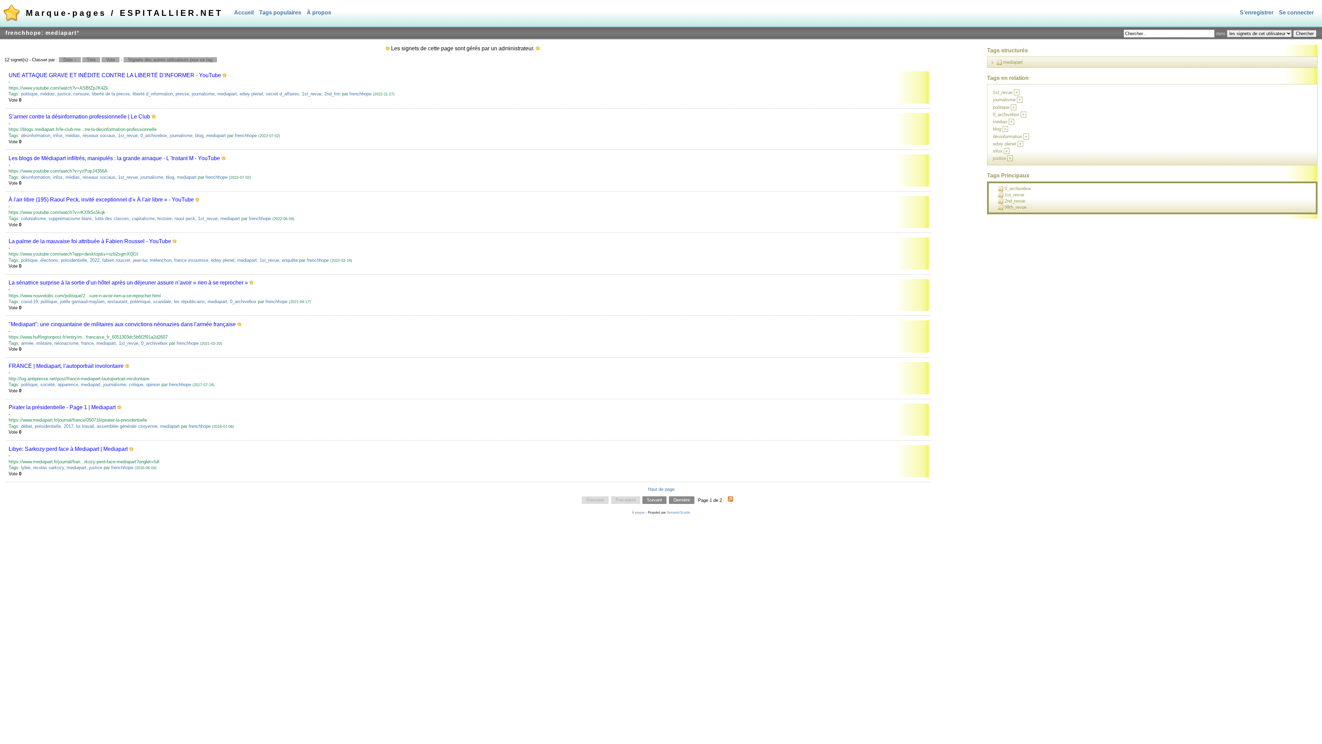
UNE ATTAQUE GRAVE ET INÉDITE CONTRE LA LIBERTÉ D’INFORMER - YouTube (115, 75)
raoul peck (185, 218)
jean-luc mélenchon (152, 260)
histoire (164, 218)
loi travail (85, 426)
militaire (44, 343)
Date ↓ (69, 59)
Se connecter (1296, 13)
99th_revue (1016, 207)
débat (26, 426)
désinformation (35, 135)
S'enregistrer (1256, 13)
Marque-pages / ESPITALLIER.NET (124, 13)
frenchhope (360, 93)
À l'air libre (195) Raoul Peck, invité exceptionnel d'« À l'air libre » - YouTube (101, 200)
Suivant (654, 500)
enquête (290, 260)
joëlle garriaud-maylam (82, 301)
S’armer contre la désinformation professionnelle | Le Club (79, 117)
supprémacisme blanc (70, 218)
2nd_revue (1015, 201)
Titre (91, 59)
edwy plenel (251, 93)
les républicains (189, 301)
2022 (94, 260)
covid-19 (29, 301)
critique (136, 384)
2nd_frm (332, 93)
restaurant (117, 301)
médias (47, 93)
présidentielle (74, 260)
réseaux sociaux (99, 135)
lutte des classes (112, 218)
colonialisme (33, 218)
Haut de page (661, 489)
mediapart (227, 93)
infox (58, 135)
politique (29, 93)
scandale (162, 301)
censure (81, 93)
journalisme (203, 93)
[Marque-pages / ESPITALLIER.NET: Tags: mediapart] (730, 500)
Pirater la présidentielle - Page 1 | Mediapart (62, 407)
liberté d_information (153, 93)
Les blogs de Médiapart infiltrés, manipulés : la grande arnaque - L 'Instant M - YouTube (114, 158)
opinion (153, 384)
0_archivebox (153, 135)
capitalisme (143, 218)
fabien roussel (116, 260)
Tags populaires (280, 13)
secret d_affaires (282, 93)
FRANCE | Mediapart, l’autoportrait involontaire (66, 366)
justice (64, 93)
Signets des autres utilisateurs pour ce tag (170, 59)
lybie (25, 467)
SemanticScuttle (678, 512)
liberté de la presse (111, 93)
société (47, 384)
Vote (110, 59)
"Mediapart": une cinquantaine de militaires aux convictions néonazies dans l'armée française (122, 324)
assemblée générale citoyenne (127, 426)
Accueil (244, 13)
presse (182, 93)
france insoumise (191, 260)
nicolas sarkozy (48, 467)
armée (27, 343)
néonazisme (66, 343)
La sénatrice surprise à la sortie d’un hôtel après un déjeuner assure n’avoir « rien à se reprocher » (128, 283)
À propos (319, 13)
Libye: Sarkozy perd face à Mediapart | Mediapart (68, 449)
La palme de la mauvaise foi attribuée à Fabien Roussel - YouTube (90, 241)
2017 (68, 426)
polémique (140, 301)
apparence (67, 384)
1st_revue (312, 93)
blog (199, 135)
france (87, 343)
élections (49, 260)
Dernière (681, 500)
